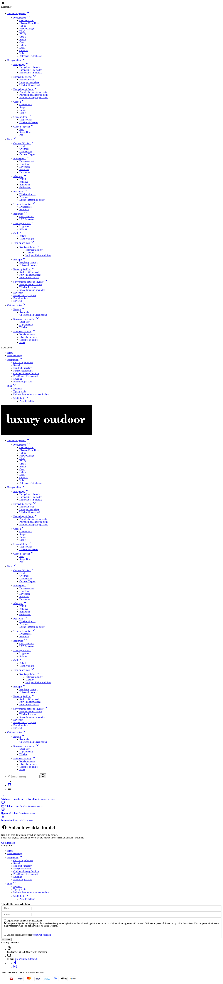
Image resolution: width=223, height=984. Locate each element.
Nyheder (17, 388)
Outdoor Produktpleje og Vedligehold (31, 394)
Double (23, 110)
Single (22, 107)
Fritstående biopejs (28, 265)
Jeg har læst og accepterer (29, 934)
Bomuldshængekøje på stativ (33, 92)
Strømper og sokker (28, 339)
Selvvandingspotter (16, 13)
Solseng (23, 229)
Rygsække (24, 312)
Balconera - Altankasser (30, 56)
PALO (22, 34)
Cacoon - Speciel (21, 126)
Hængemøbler (14, 60)
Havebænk (24, 172)
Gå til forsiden (8, 842)
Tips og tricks (19, 391)
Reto (21, 129)
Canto (22, 42)
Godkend (6, 939)
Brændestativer (20, 298)
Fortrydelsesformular (23, 370)
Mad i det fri (19, 398)
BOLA (22, 39)
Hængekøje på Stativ (23, 89)
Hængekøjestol (26, 79)
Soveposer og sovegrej (24, 319)
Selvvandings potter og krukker (28, 281)
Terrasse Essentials (22, 204)
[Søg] (43, 775)
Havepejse (18, 292)
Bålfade (23, 179)
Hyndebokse (25, 206)
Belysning (18, 213)
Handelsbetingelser (22, 368)
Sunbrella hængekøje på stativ (33, 97)
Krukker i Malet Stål (29, 277)
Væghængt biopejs (28, 262)
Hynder (23, 146)
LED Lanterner (26, 219)
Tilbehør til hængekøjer (30, 85)
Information (13, 359)
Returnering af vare (22, 381)
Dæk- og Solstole (22, 223)
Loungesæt (24, 164)
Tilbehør (29, 252)
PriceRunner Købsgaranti (25, 376)
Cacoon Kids (25, 104)
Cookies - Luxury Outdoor (26, 373)
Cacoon (17, 101)
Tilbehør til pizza (27, 194)
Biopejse (17, 259)
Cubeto (22, 45)
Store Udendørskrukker (30, 284)
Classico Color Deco (29, 23)
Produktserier (20, 17)
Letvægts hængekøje (29, 82)
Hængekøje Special (23, 77)
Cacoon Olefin (20, 117)
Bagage (17, 309)
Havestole (24, 169)
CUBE (22, 37)
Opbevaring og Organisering (33, 315)
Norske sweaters (27, 334)
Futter (22, 342)
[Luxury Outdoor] (111, 420)
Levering (17, 379)
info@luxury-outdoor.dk (26, 959)
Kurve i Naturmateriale (30, 274)
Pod (21, 135)
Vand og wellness (22, 243)
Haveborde (24, 166)
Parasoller (24, 209)
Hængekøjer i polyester (30, 70)
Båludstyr (18, 176)
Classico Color (26, 20)
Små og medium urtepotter (32, 290)
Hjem (10, 352)
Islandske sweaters (28, 337)
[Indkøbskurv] (9, 785)
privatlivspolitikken (41, 934)
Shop (10, 139)
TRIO (22, 31)
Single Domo (25, 132)
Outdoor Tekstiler (22, 143)
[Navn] (18, 908)
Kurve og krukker (22, 269)
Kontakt (17, 365)
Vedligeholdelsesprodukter (38, 255)
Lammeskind (25, 151)
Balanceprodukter (33, 250)
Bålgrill (23, 236)
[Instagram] (15, 967)
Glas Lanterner (26, 216)
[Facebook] (15, 963)
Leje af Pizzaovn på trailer (31, 199)
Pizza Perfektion (27, 401)
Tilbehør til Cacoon (28, 122)
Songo (22, 112)
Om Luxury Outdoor (23, 362)
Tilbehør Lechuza (27, 287)
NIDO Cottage (26, 28)
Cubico (22, 26)
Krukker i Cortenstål (29, 272)
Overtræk (24, 149)
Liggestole (24, 226)
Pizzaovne (18, 191)
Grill (15, 233)
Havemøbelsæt (26, 161)
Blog (10, 386)
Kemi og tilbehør (27, 247)
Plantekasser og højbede (24, 295)
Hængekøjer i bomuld (29, 67)
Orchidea (23, 50)
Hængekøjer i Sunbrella (30, 72)
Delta (22, 47)
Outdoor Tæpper (27, 154)
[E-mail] (18, 914)
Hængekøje (19, 64)
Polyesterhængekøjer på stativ (33, 94)
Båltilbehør (24, 184)
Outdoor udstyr (14, 305)
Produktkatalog (14, 355)
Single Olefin (25, 119)
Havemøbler (19, 158)
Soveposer (24, 322)
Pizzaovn (23, 197)
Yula (21, 53)
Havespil (17, 301)
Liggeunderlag (26, 324)
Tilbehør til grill (26, 238)
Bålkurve (23, 182)
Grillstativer (25, 187)
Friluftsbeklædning (22, 331)
